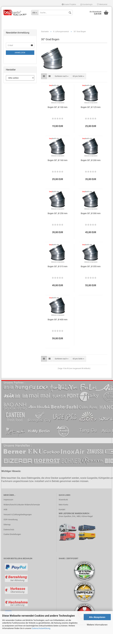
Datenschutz (9, 529)
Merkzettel (103, 4)
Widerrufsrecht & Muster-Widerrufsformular (22, 505)
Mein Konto (63, 505)
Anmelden (20, 53)
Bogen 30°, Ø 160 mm (57, 160)
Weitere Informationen (97, 624)
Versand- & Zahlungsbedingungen (18, 514)
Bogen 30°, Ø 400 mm (57, 319)
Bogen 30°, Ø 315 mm (57, 266)
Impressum (8, 500)
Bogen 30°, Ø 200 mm (90, 160)
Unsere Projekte (70, 4)
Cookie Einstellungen (12, 534)
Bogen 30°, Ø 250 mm (57, 213)
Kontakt (62, 509)
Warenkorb (63, 500)
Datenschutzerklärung (41, 628)
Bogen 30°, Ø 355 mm (90, 266)
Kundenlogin (87, 4)
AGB (5, 509)
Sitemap (7, 524)
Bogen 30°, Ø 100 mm (57, 107)
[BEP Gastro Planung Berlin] (15, 12)
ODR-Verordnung (11, 519)
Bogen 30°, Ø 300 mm (90, 213)
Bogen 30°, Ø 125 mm (90, 107)
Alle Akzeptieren (97, 617)
